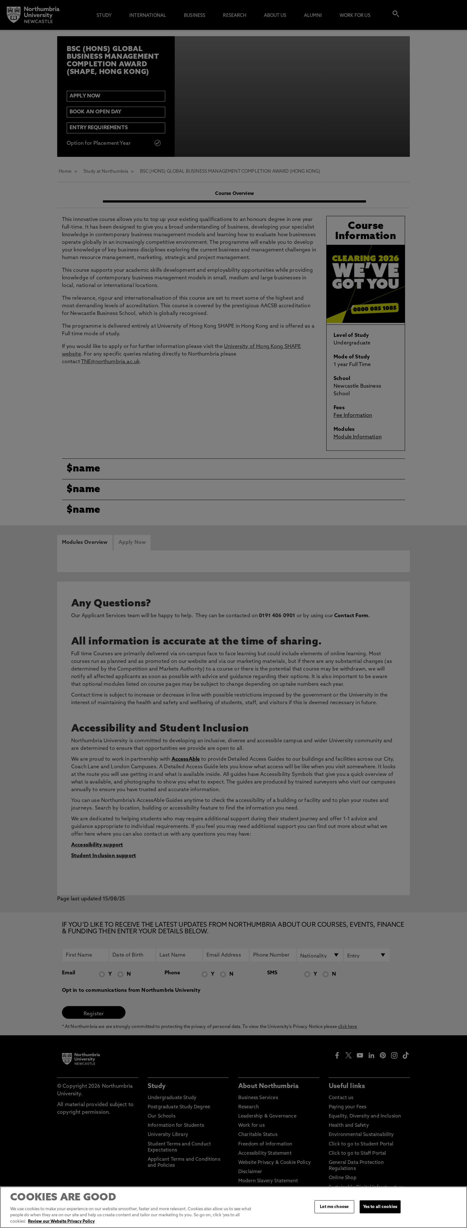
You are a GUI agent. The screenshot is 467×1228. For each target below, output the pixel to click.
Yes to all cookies (380, 1207)
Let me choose (334, 1207)
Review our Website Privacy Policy (61, 1221)
